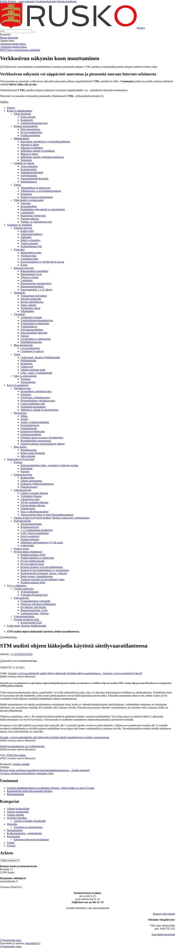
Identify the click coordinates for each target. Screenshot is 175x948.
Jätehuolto (26, 237)
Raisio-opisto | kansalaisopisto (37, 576)
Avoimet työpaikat (17, 817)
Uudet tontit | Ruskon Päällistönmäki (40, 357)
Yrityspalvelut (21, 597)
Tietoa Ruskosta (22, 113)
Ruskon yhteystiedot (164, 913)
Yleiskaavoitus (28, 255)
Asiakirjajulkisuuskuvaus (34, 123)
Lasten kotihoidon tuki (33, 403)
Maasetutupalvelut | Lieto (34, 610)
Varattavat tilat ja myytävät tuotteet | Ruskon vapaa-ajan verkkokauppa (51, 517)
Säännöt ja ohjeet (30, 144)
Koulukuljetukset (30, 425)
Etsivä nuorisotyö (30, 536)
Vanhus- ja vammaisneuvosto (36, 221)
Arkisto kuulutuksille (18, 808)
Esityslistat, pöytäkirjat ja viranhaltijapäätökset (45, 141)
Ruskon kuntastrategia (26, 126)
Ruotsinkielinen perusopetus (36, 440)
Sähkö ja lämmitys (30, 240)
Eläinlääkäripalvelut (31, 342)
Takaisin (4, 767)
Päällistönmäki (28, 360)
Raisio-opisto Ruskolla (33, 453)
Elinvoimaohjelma (30, 129)
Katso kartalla (28, 116)
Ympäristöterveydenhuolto (35, 323)
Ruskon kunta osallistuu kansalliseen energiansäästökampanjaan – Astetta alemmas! (45, 770)
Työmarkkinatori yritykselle (35, 601)
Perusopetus (20, 412)
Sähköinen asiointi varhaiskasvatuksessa (42, 157)
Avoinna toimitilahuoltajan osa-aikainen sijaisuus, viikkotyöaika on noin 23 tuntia (50, 787)
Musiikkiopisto (29, 449)
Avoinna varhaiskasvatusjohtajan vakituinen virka (26, 773)
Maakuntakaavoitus (31, 252)
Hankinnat (26, 194)
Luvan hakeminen (30, 348)
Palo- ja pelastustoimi (25, 375)
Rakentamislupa (15, 794)
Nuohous (25, 379)
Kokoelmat (26, 468)
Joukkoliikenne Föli (31, 246)
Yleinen (11, 845)
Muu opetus (20, 446)
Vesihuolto (19, 292)
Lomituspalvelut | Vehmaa (35, 613)
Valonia (25, 335)
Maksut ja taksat (29, 153)
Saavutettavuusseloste (163, 934)
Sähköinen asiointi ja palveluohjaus (39, 409)
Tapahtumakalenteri (46, 1)
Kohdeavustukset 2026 (33, 554)
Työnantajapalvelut (24, 616)
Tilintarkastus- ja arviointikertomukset (41, 190)
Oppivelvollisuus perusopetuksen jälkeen (43, 443)
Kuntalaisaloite (29, 169)
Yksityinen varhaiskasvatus (35, 397)
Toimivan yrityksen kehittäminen (38, 604)
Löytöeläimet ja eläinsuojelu (36, 338)
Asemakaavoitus (29, 258)
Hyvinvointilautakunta (33, 560)
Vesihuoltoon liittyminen (34, 295)
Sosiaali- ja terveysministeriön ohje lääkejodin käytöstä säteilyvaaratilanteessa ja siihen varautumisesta (54, 737)
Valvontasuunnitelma (32, 329)
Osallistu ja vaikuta (24, 163)
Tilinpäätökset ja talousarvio (36, 187)
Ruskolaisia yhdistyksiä (33, 215)
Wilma (24, 416)
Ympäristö (19, 314)
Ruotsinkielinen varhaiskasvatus (38, 400)
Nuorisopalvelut (22, 520)
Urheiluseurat (28, 508)
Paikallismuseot (29, 486)
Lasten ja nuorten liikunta (34, 493)
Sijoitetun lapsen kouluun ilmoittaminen (42, 437)
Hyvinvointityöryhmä (32, 564)
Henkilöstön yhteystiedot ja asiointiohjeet (43, 209)
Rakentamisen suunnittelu (34, 271)
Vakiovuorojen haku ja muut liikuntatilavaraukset (47, 514)
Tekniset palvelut (23, 227)
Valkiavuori (27, 366)
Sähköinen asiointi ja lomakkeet (38, 150)
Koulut (24, 419)
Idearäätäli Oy (33, 943)
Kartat (24, 264)
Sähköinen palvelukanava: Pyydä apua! (42, 542)
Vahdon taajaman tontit (33, 369)
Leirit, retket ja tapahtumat (35, 533)
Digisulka (12, 824)
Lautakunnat (27, 212)
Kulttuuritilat (27, 477)
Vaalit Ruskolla (29, 175)
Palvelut (25, 471)
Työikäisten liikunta (31, 496)
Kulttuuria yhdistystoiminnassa (37, 483)
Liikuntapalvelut (22, 490)
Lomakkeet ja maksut (32, 351)
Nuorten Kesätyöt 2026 (26, 619)
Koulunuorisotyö (30, 527)
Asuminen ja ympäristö (19, 224)
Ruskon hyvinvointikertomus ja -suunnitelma (45, 570)
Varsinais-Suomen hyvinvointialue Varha (42, 579)
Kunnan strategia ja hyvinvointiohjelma (42, 567)
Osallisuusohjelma (30, 135)
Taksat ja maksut (29, 277)
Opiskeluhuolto (29, 428)
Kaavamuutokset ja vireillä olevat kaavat (42, 261)
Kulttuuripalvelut (23, 474)
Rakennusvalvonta (24, 268)
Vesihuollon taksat (30, 308)
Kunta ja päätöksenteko (19, 110)
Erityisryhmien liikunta (33, 505)
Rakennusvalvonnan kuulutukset (31, 839)
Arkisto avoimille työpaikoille (30, 821)
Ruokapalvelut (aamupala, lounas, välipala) (44, 573)
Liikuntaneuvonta (30, 499)
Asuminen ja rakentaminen (28, 827)
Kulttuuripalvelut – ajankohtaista (24, 833)
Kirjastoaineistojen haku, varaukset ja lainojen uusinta (49, 465)
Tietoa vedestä (28, 305)
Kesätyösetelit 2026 (31, 622)
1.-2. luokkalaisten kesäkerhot (37, 530)
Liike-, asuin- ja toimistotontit (36, 372)
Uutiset (11, 842)
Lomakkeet (27, 280)
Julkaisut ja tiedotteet (32, 147)
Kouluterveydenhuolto (33, 431)
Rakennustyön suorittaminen (36, 283)
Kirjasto (18, 462)
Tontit (17, 354)
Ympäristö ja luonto (31, 317)
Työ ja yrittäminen (16, 585)
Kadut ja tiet (27, 231)
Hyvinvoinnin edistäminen (28, 551)
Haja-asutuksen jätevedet (34, 332)
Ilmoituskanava (29, 181)
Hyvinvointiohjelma (31, 132)
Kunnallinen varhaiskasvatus (36, 391)
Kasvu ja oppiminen (18, 385)
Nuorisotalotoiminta (31, 523)
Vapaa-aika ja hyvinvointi (20, 459)
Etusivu (11, 107)
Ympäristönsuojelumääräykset (37, 320)
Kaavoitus (19, 249)
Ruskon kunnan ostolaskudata (37, 197)
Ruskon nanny (21, 548)
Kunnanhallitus (29, 206)
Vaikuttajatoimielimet (32, 172)
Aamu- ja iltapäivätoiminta (35, 422)
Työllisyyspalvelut (23, 588)
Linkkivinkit (27, 545)
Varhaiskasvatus (22, 388)
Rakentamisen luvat (31, 274)
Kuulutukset (13, 836)
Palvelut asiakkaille (31, 298)
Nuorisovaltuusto (30, 218)
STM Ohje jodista (16, 755)
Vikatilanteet (27, 311)
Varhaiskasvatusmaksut (33, 406)
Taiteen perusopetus (31, 480)
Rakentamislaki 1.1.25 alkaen (36, 289)
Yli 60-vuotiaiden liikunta (34, 502)
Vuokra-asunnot (29, 243)
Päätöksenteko (21, 138)
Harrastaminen (15, 830)
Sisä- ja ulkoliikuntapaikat (34, 511)
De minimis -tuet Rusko (33, 607)
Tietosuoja (26, 160)
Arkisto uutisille (21, 764)
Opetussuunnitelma (31, 434)
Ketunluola (26, 363)
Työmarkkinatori (29, 591)
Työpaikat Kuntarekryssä (34, 594)
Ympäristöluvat (29, 326)
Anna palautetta (29, 166)
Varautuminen (28, 382)
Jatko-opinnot (28, 456)
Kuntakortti (27, 120)
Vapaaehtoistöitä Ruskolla (34, 178)
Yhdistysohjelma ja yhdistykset (37, 557)
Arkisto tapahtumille (18, 811)
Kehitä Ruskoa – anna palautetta (17, 1)
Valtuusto (26, 203)
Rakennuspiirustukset (32, 286)
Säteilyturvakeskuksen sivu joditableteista (22, 746)
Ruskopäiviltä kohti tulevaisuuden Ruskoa (29, 791)
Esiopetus (26, 394)
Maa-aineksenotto (23, 345)
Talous (17, 184)
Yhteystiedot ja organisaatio (29, 200)
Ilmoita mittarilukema (32, 301)
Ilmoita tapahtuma (67, 1)
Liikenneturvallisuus (31, 234)
